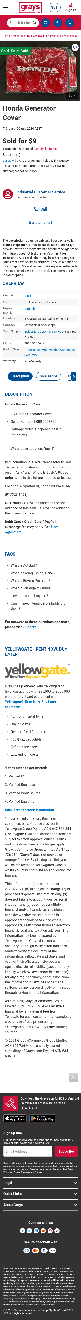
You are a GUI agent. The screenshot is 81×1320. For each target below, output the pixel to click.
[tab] (20, 376)
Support (29, 627)
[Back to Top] (73, 1077)
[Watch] (75, 47)
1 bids (15, 155)
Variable (8, 160)
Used (27, 296)
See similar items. (45, 148)
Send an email (40, 223)
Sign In (70, 10)
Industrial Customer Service (42, 331)
